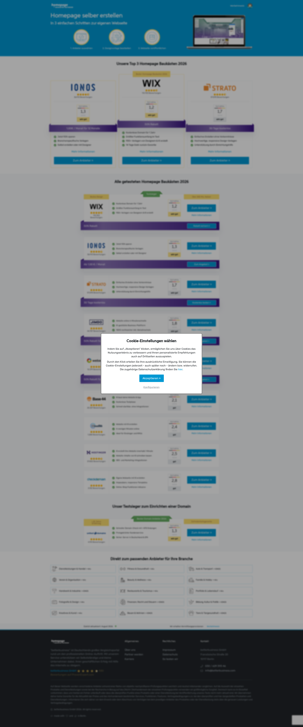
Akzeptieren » (152, 378)
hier (180, 369)
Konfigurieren (151, 387)
